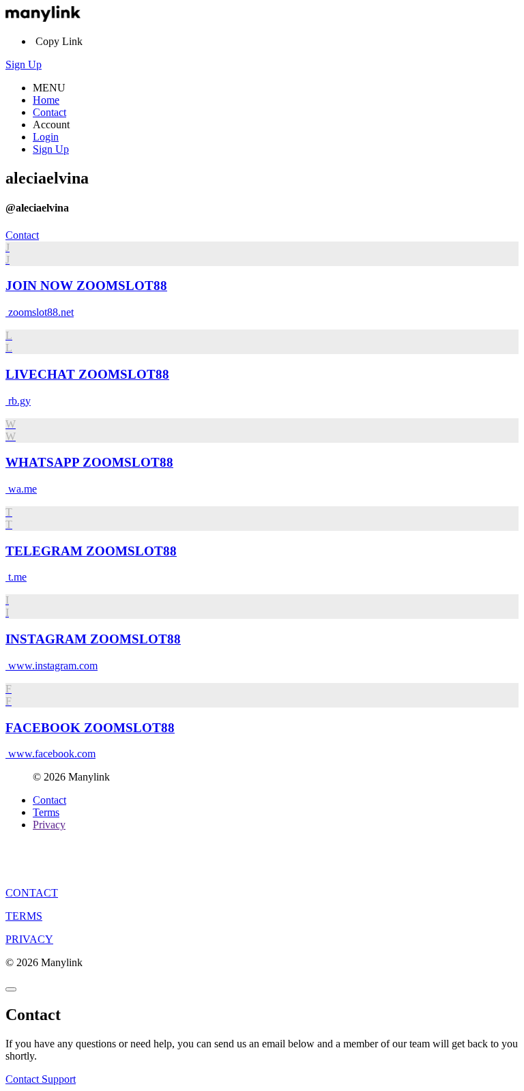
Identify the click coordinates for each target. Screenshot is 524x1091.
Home (46, 100)
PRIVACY (29, 939)
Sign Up (23, 64)
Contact (49, 112)
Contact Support (40, 1079)
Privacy (49, 824)
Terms (46, 812)
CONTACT (31, 893)
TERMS (23, 916)
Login (46, 137)
